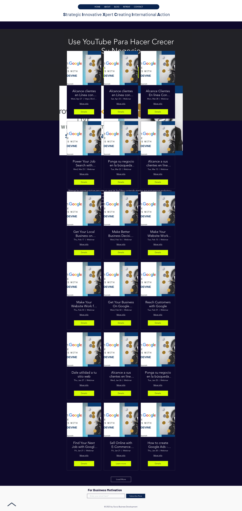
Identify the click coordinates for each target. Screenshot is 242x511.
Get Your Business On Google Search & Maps (121, 304)
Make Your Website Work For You (158, 234)
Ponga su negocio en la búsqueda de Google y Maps (121, 163)
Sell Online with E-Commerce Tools (121, 445)
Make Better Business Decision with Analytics (121, 234)
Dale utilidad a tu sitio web (84, 374)
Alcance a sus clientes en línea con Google (157, 163)
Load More (121, 479)
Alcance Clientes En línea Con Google (158, 93)
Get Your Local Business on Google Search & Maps (84, 234)
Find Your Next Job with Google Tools (84, 445)
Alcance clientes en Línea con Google (84, 93)
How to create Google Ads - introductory (158, 445)
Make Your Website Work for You (84, 304)
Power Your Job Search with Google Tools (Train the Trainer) (84, 163)
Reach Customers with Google (158, 304)
